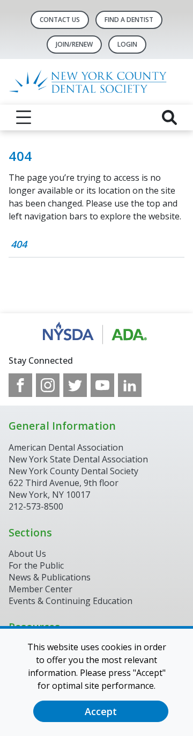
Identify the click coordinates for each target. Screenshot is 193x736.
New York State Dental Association (78, 459)
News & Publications (50, 577)
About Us (27, 554)
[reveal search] (169, 117)
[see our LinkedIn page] (130, 385)
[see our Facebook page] (20, 385)
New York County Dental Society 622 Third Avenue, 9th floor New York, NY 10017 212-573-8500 (73, 488)
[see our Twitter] (75, 385)
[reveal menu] (24, 117)
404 (19, 244)
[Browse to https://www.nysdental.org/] (96, 333)
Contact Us (60, 19)
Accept (101, 711)
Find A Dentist (129, 19)
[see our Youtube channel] (102, 385)
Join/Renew (74, 44)
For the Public (36, 565)
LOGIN (127, 44)
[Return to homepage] (96, 82)
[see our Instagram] (48, 385)
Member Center (40, 589)
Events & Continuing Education (70, 601)
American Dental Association (66, 447)
